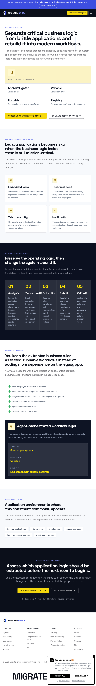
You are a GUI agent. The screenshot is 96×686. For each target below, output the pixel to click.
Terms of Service (57, 645)
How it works (8, 645)
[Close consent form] (94, 656)
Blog (76, 645)
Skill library (7, 637)
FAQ (28, 647)
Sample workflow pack (34, 638)
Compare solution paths (65, 116)
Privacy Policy (56, 641)
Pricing (6, 649)
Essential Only (81, 676)
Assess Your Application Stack (24, 116)
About (76, 632)
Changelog (78, 649)
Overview (31, 632)
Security (53, 632)
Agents (6, 632)
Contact (77, 637)
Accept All (60, 676)
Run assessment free (32, 591)
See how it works (63, 591)
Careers (77, 641)
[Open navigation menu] (90, 13)
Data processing (57, 637)
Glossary (30, 643)
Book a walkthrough (76, 13)
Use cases (7, 641)
